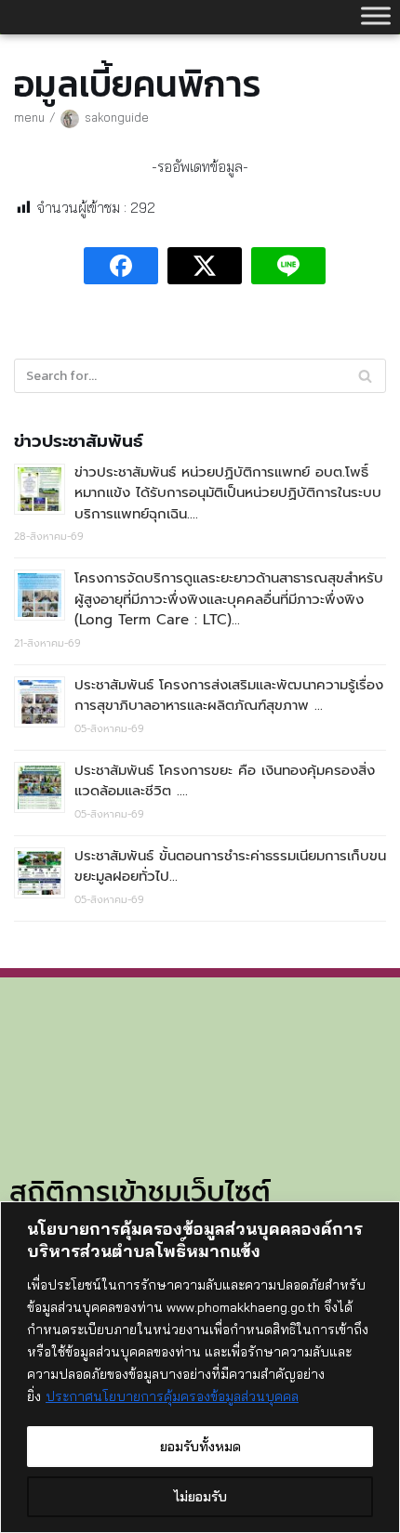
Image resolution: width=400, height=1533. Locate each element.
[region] (200, 1367)
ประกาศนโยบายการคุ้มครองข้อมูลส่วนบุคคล (172, 1396)
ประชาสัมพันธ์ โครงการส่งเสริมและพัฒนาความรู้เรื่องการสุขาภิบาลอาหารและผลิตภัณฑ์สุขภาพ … (228, 695)
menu (29, 117)
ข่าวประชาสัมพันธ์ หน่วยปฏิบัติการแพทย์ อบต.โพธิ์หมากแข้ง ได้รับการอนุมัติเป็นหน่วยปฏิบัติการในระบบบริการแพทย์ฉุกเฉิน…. (227, 493)
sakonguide (117, 117)
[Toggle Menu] (376, 15)
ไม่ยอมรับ (200, 1496)
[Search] (365, 376)
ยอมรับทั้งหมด (200, 1446)
